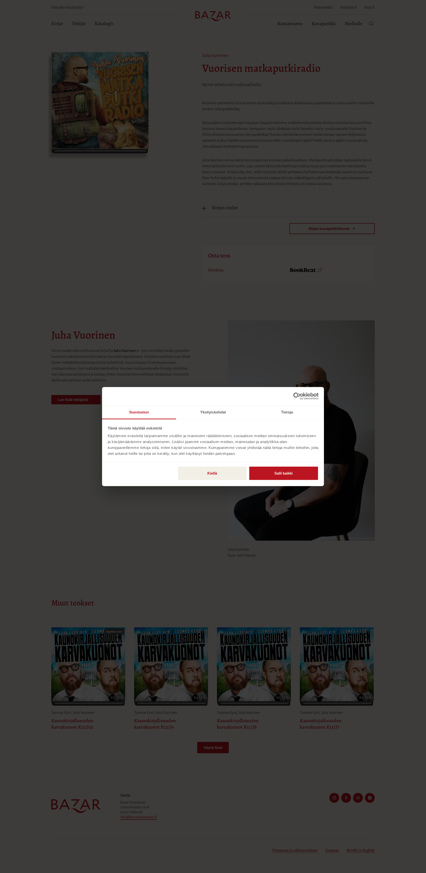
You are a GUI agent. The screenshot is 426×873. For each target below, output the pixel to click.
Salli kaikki (283, 473)
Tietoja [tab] (287, 412)
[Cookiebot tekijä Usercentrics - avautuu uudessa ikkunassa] (297, 396)
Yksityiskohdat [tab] (213, 412)
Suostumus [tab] (139, 412)
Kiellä (212, 473)
